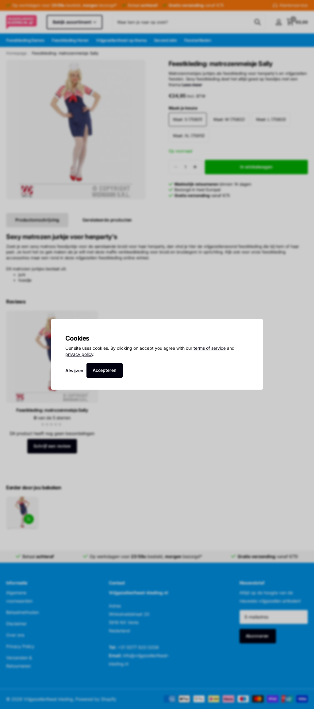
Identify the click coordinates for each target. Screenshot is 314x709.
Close (256, 326)
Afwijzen (74, 370)
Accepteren (105, 370)
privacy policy (79, 354)
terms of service (209, 348)
